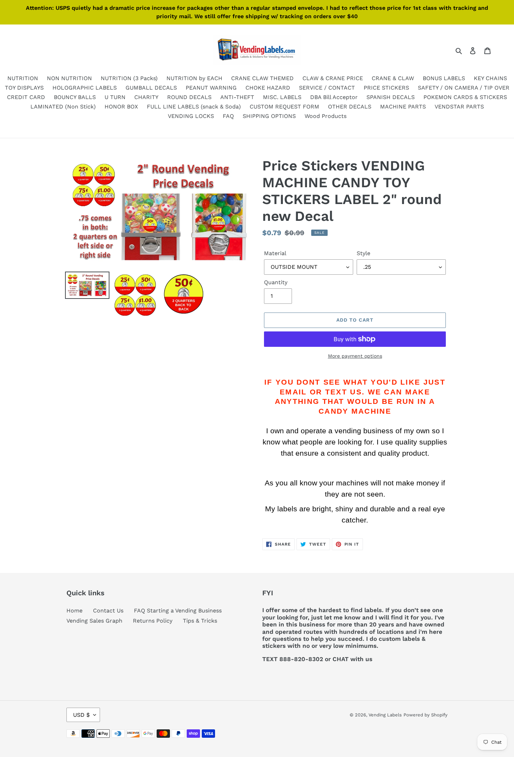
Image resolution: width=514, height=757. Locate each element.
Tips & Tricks (200, 620)
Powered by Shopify (426, 714)
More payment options (355, 356)
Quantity (275, 282)
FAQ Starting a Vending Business (178, 610)
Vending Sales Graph (94, 620)
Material (275, 253)
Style (363, 253)
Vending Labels (385, 714)
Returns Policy (152, 620)
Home (74, 610)
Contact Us (108, 610)
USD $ (81, 715)
